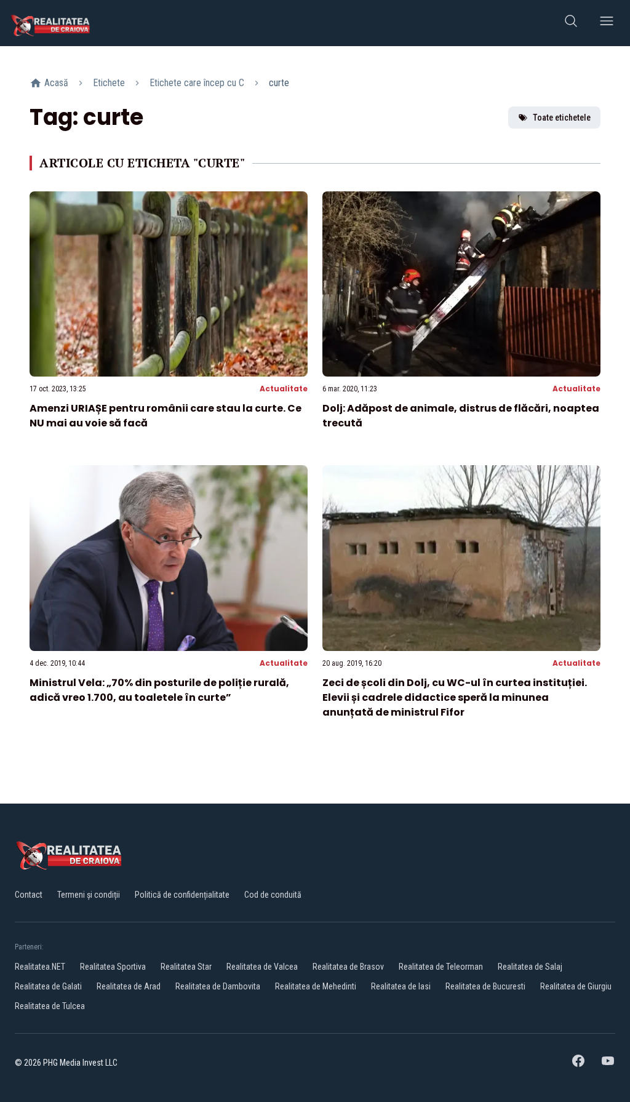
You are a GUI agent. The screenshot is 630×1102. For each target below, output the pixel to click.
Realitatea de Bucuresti (485, 986)
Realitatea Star (186, 967)
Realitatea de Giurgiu (576, 986)
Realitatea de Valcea (262, 967)
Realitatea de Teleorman (441, 967)
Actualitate (284, 388)
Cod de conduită (272, 895)
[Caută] (571, 23)
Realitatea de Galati (48, 986)
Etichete (109, 83)
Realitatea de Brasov (348, 967)
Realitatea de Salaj (530, 967)
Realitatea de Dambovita (217, 986)
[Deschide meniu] (606, 23)
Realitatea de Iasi (401, 986)
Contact (28, 895)
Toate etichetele (562, 117)
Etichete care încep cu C (197, 83)
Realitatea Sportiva (113, 967)
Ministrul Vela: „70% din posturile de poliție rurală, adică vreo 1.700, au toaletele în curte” (159, 690)
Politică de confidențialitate (182, 895)
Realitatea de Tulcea (50, 1006)
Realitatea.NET (40, 967)
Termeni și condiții (88, 895)
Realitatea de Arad (129, 986)
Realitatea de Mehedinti (315, 986)
